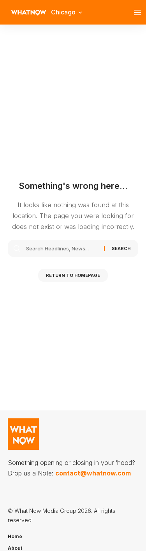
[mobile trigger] (139, 12)
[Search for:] (62, 248)
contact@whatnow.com (93, 473)
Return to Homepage (73, 275)
